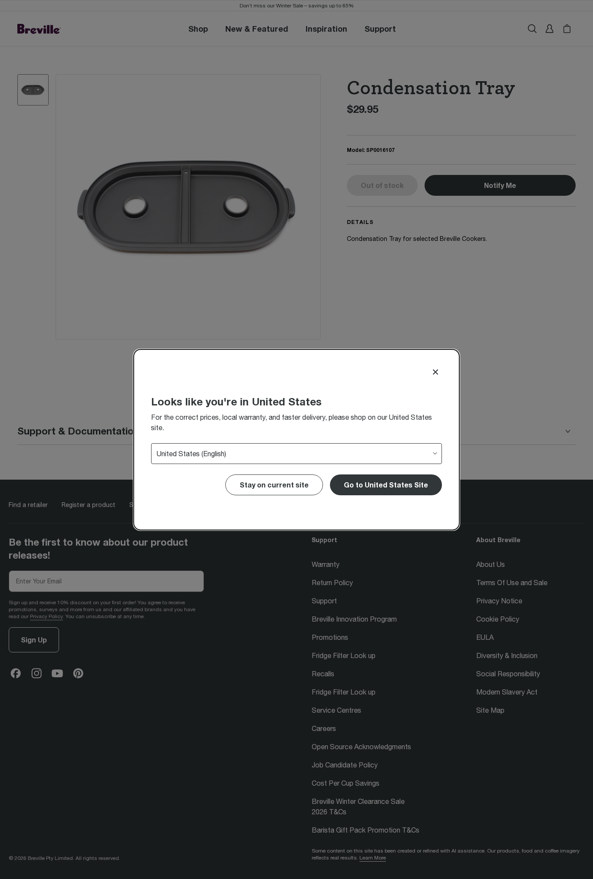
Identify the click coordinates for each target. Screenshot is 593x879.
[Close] (435, 372)
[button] (386, 484)
